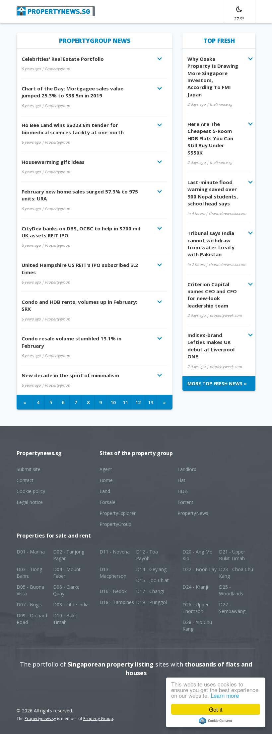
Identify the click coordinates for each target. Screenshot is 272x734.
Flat (181, 480)
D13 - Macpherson (113, 572)
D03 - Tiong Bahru (29, 572)
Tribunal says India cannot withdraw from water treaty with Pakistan (211, 244)
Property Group (98, 718)
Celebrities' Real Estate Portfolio (63, 59)
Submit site (28, 469)
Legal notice (30, 502)
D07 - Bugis (29, 604)
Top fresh (219, 41)
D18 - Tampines (117, 602)
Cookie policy (31, 491)
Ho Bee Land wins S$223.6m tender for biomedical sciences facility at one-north (73, 128)
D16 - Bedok (113, 591)
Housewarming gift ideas (53, 162)
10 (113, 402)
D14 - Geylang (151, 569)
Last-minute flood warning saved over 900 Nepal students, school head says (212, 193)
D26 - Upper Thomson (195, 607)
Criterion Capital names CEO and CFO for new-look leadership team (212, 295)
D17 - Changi (150, 591)
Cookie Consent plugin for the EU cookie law (215, 720)
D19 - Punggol (151, 602)
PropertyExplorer (118, 513)
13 (150, 402)
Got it (216, 709)
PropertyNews (192, 513)
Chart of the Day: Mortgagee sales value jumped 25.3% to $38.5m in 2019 (72, 92)
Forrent (185, 502)
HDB (182, 491)
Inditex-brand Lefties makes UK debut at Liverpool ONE (211, 346)
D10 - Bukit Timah (65, 618)
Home (106, 480)
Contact (25, 480)
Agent (106, 469)
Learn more (225, 695)
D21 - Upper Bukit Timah (232, 555)
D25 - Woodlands (231, 590)
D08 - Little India (71, 604)
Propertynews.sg (40, 718)
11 (125, 402)
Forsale (107, 502)
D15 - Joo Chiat (152, 580)
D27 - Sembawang (232, 607)
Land (105, 491)
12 (138, 402)
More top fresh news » (217, 383)
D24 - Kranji (195, 587)
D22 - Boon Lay (199, 569)
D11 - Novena (115, 552)
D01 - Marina (31, 552)
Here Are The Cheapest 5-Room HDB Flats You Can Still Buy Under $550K (210, 138)
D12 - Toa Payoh (147, 555)
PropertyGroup (115, 524)
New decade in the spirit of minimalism (70, 375)
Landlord (186, 469)
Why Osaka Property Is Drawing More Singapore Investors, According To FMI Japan (212, 77)
